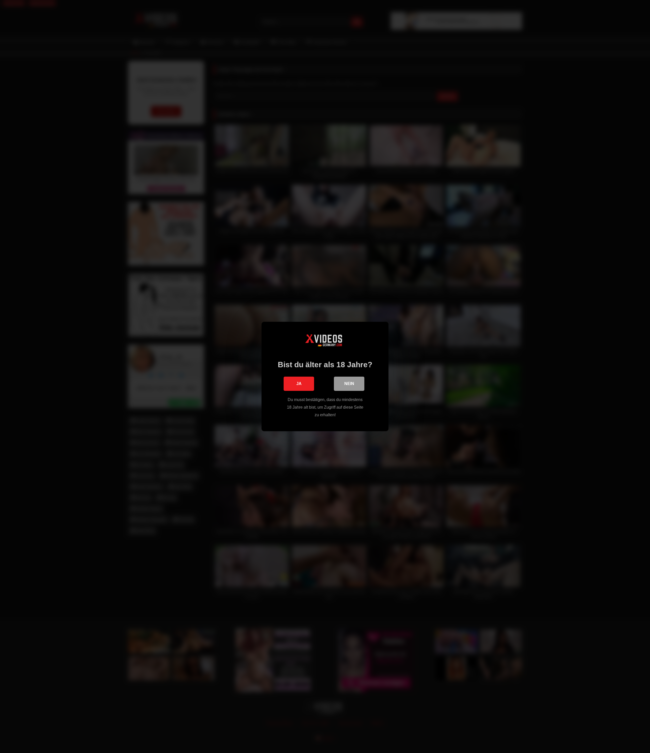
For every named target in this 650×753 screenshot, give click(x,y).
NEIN (349, 383)
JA (299, 383)
